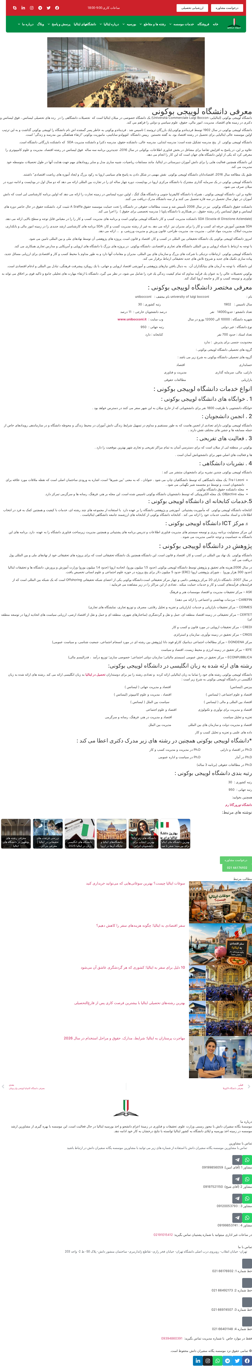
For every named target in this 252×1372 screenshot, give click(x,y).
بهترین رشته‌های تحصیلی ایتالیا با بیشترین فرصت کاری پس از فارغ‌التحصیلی (129, 1003)
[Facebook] (57, 8)
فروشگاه (203, 24)
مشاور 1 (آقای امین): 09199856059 (227, 1167)
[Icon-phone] (247, 1264)
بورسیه (131, 24)
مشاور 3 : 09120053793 (234, 1206)
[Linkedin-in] (23, 8)
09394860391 (171, 1338)
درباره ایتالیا (111, 24)
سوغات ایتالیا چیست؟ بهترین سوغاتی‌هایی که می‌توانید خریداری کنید (135, 883)
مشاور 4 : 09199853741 (235, 1225)
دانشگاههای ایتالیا (85, 24)
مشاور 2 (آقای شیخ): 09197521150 (227, 1187)
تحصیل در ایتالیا (95, 674)
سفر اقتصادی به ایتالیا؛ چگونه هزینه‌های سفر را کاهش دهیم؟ (140, 925)
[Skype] (15, 8)
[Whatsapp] (247, 1160)
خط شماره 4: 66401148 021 (232, 1329)
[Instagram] (32, 8)
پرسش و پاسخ (61, 24)
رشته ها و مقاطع (155, 24)
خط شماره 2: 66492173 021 (232, 1290)
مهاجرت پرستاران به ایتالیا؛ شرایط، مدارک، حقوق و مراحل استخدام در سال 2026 (124, 1038)
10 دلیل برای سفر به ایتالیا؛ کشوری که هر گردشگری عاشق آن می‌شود (133, 967)
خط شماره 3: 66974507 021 (231, 1310)
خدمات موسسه (183, 24)
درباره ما (27, 24)
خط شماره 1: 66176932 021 (232, 1271)
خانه (215, 24)
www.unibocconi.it (132, 319)
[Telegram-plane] (237, 1160)
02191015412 (163, 1235)
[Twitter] (49, 8)
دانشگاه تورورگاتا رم (238, 805)
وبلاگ (40, 24)
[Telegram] (40, 8)
